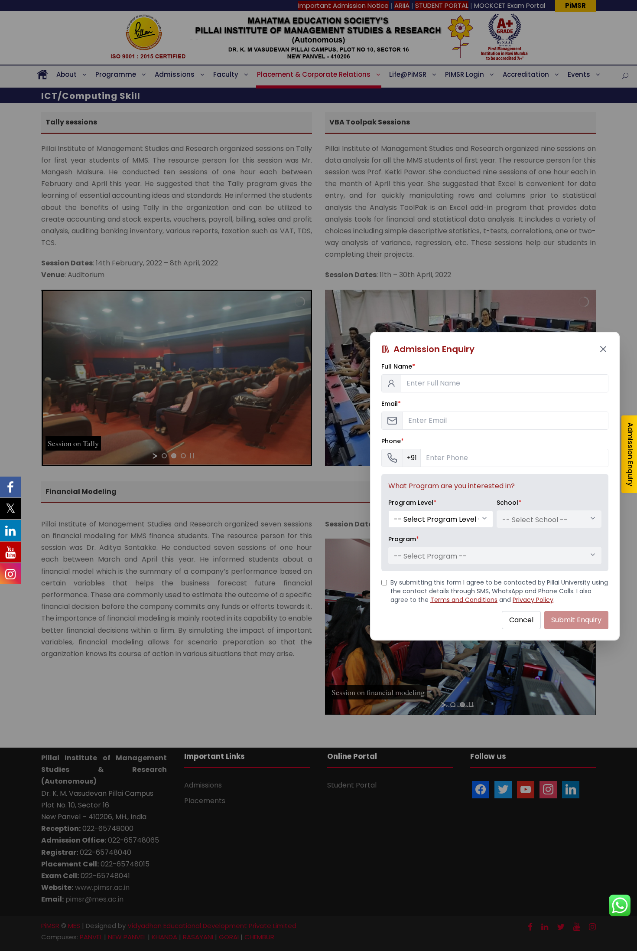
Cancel (521, 620)
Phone (392, 441)
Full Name (398, 366)
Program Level (412, 502)
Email (391, 403)
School (509, 502)
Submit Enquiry (576, 620)
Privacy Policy (533, 599)
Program (403, 539)
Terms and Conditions (463, 599)
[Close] (603, 349)
